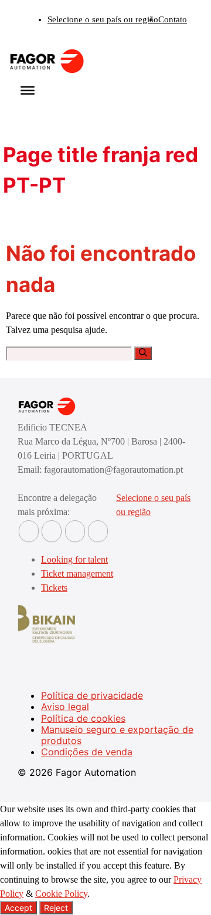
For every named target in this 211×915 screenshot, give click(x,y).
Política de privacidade (92, 695)
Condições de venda (86, 752)
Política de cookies (83, 718)
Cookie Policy (61, 894)
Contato (172, 19)
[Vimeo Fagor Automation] (75, 531)
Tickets (54, 588)
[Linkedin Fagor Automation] (52, 531)
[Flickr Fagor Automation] (29, 531)
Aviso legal (65, 706)
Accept (18, 908)
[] (143, 353)
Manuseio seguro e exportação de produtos (117, 735)
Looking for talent (74, 559)
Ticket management (77, 573)
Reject (56, 908)
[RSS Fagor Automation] (98, 531)
